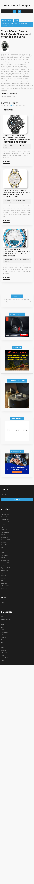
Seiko (2, 647)
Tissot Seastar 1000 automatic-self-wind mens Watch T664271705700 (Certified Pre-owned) (16, 138)
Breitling (3, 624)
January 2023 (4, 534)
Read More (6, 162)
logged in (11, 105)
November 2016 (5, 562)
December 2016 (5, 560)
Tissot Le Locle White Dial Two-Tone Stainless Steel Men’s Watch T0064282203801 (16, 193)
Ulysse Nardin (4, 657)
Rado (2, 642)
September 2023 (5, 527)
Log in (2, 602)
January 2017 (4, 557)
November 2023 (5, 522)
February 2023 (5, 532)
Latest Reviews (5, 634)
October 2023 (4, 524)
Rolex (2, 645)
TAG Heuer (4, 652)
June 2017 (4, 545)
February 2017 (5, 555)
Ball (2, 617)
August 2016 (4, 570)
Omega (3, 640)
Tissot (16, 20)
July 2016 (3, 573)
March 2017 (4, 552)
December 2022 (5, 537)
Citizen (3, 629)
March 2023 (4, 529)
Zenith (2, 660)
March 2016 (4, 583)
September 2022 (5, 539)
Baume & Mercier (5, 619)
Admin (17, 145)
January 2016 (4, 588)
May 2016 (3, 578)
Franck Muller (4, 632)
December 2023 (5, 519)
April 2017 (3, 550)
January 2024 (4, 516)
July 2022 (3, 542)
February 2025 (5, 514)
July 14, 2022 (8, 145)
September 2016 (5, 568)
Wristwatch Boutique (17, 5)
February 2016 (5, 585)
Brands (3, 622)
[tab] (14, 11)
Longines (3, 637)
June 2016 (4, 575)
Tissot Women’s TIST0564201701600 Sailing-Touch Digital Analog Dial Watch (16, 252)
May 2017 (3, 547)
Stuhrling (3, 650)
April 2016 (3, 580)
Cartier (3, 627)
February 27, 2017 (10, 200)
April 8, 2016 (8, 259)
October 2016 (4, 565)
